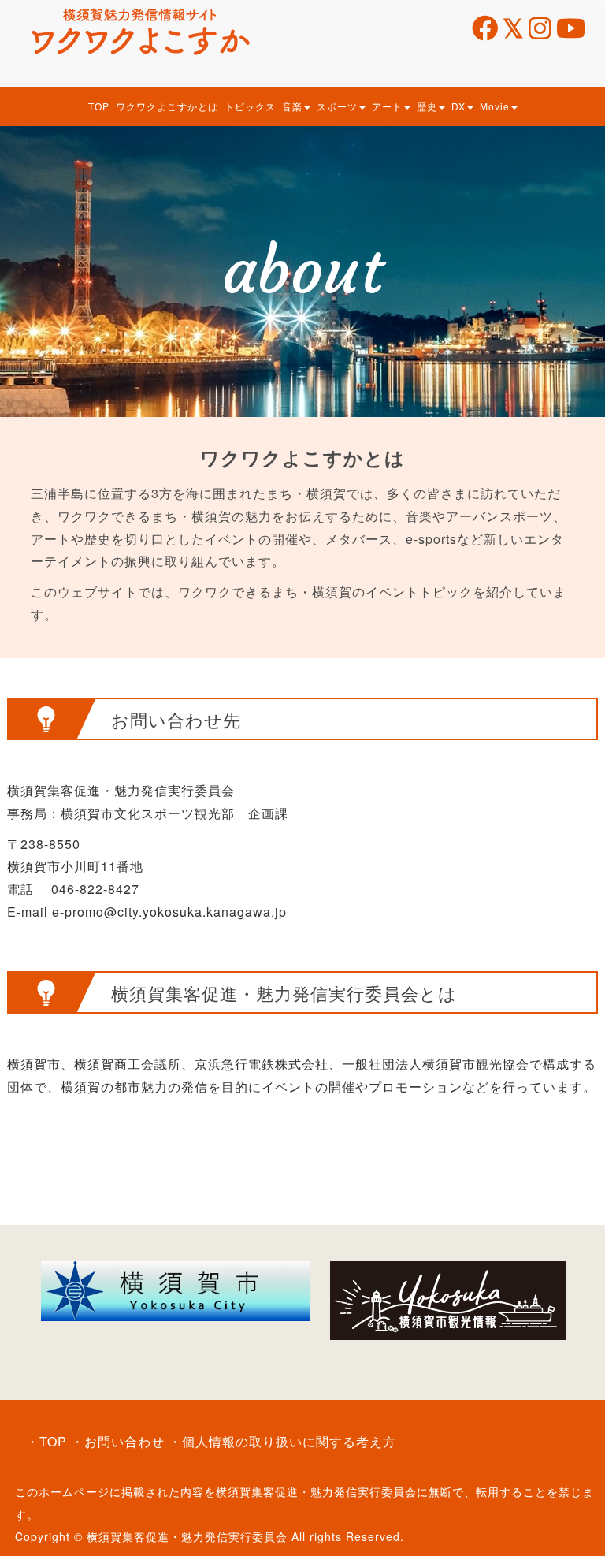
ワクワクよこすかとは (167, 106)
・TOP (46, 1441)
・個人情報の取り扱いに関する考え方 (282, 1441)
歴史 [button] (427, 106)
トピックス (250, 106)
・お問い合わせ (118, 1441)
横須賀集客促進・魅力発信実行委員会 (316, 1491)
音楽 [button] (292, 106)
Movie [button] (495, 106)
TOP (98, 106)
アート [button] (387, 106)
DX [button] (458, 106)
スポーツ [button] (337, 106)
